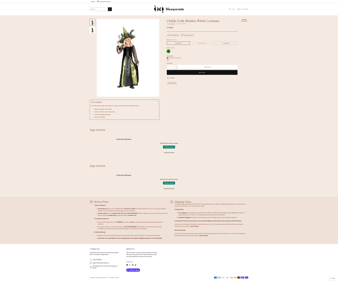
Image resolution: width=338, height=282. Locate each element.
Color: (171, 48)
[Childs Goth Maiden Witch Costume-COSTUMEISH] (128, 58)
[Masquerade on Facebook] (127, 265)
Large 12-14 (226, 43)
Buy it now (202, 72)
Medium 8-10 (202, 43)
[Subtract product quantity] (168, 67)
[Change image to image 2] (92, 30)
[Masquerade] (169, 9)
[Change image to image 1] (92, 22)
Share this (173, 83)
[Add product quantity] (174, 67)
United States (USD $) (105, 1)
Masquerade (103, 277)
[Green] (168, 51)
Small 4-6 (178, 43)
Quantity (169, 63)
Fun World (172, 24)
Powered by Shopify (113, 277)
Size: (171, 39)
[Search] (110, 9)
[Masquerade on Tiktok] (135, 265)
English (93, 1)
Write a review (169, 147)
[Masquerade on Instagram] (133, 265)
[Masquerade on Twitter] (130, 265)
